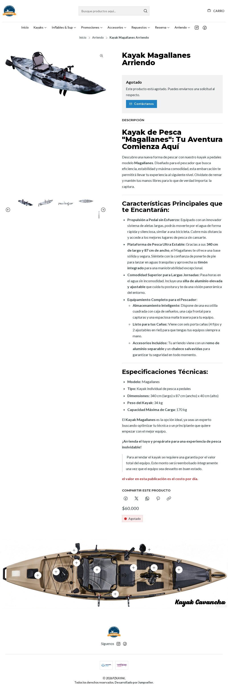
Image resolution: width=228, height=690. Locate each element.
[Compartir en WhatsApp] (147, 499)
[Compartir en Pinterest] (158, 499)
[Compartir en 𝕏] (136, 499)
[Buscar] (145, 10)
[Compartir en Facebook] (125, 499)
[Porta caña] (76, 562)
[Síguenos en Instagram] (196, 27)
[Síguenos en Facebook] (204, 27)
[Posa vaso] (149, 549)
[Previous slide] (8, 209)
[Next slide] (102, 209)
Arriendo (98, 37)
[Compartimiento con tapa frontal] (179, 569)
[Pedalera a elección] (154, 567)
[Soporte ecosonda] (74, 550)
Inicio (82, 37)
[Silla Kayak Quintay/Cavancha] (97, 569)
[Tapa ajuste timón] (37, 575)
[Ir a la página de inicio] (9, 11)
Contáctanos (144, 104)
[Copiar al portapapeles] (169, 499)
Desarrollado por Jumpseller (134, 682)
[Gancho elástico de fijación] (115, 594)
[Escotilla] (56, 571)
